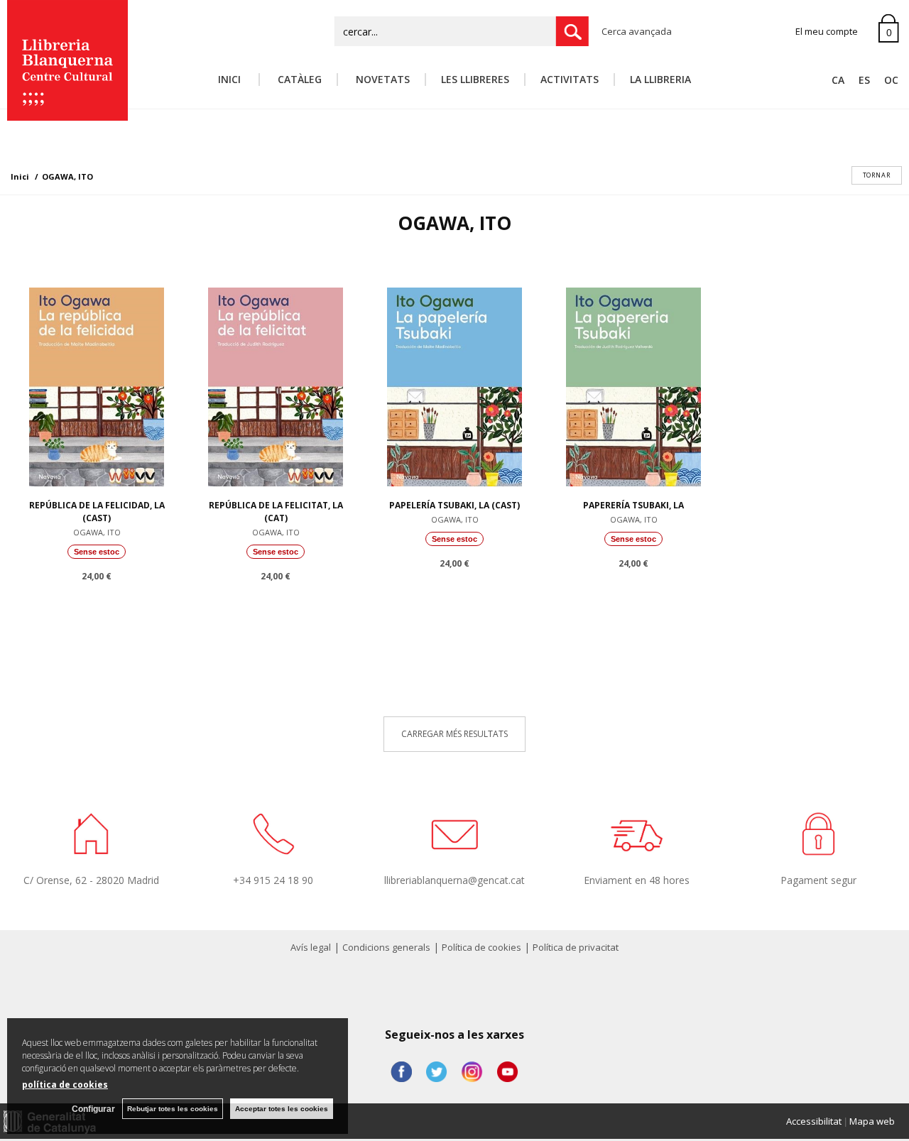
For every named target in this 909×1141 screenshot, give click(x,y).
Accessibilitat (814, 1121)
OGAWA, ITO (97, 532)
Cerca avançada (637, 31)
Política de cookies (481, 947)
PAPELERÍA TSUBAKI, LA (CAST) (454, 505)
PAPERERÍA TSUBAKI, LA (633, 505)
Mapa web (872, 1121)
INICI (231, 79)
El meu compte (826, 31)
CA (838, 80)
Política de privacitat (576, 947)
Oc (891, 80)
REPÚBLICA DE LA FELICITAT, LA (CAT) (276, 511)
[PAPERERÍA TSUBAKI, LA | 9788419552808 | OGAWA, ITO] (633, 383)
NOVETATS (381, 79)
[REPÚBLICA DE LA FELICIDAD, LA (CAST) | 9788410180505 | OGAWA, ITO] (97, 383)
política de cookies (65, 1085)
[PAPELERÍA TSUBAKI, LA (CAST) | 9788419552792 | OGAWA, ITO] (454, 383)
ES (864, 80)
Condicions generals (386, 947)
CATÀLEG (298, 79)
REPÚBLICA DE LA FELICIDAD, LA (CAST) (97, 511)
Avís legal (310, 947)
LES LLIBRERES (475, 79)
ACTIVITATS (569, 79)
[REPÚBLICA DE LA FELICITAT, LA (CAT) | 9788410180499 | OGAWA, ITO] (276, 383)
